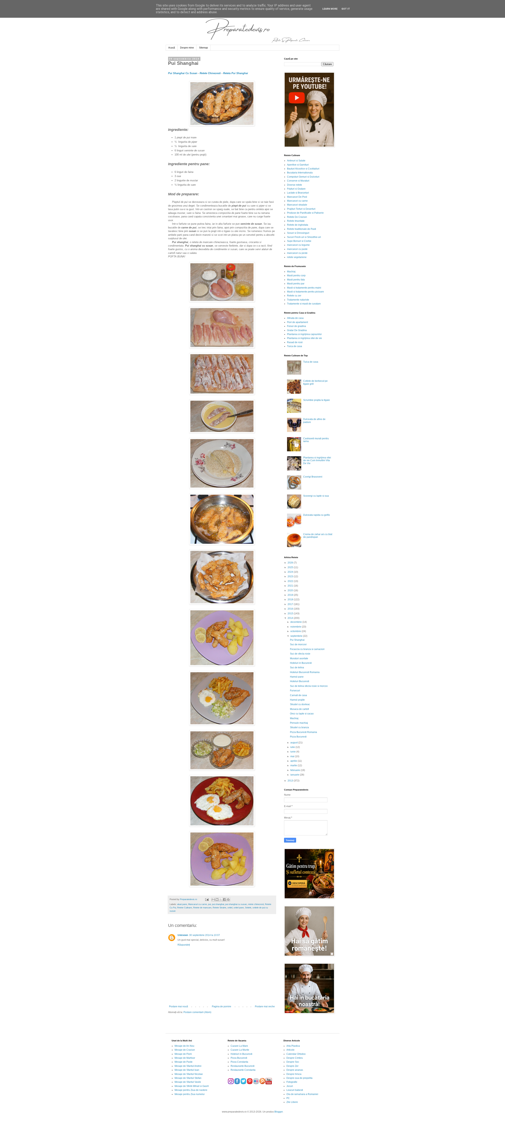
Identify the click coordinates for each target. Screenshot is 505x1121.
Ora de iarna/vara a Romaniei (302, 1094)
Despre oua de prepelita (299, 1078)
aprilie (294, 761)
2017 (291, 604)
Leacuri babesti (294, 1090)
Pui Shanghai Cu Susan (182, 73)
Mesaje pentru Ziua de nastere (191, 1090)
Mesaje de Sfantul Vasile (188, 1082)
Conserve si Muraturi (298, 180)
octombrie (296, 631)
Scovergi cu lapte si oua (316, 495)
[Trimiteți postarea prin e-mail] (206, 899)
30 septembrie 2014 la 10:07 (204, 935)
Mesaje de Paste (184, 1061)
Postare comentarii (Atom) (197, 1012)
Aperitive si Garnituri (298, 164)
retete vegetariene (297, 257)
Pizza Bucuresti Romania (303, 732)
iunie (293, 751)
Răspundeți (184, 944)
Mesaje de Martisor (185, 1058)
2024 (291, 572)
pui (209, 904)
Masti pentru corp (296, 275)
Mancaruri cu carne (197, 904)
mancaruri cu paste (297, 249)
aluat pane (182, 904)
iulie (293, 747)
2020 (291, 590)
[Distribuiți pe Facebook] (224, 899)
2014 (291, 618)
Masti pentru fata (296, 279)
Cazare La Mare (239, 1046)
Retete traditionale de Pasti (301, 229)
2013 (291, 780)
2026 (291, 562)
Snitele (248, 907)
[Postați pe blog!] (217, 899)
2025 (291, 567)
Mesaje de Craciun (185, 1049)
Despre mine (187, 47)
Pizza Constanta (239, 1061)
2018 (291, 599)
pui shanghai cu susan (236, 904)
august (294, 742)
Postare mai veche (265, 1006)
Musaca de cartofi (299, 709)
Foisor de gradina (296, 326)
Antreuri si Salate (296, 160)
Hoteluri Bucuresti (299, 681)
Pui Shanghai (297, 640)
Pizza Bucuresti (298, 736)
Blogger (278, 1111)
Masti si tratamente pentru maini (304, 287)
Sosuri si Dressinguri (298, 233)
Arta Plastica (293, 1046)
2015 (291, 613)
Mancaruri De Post (297, 197)
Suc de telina (297, 667)
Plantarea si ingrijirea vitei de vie (304, 338)
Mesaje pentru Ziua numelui (190, 1094)
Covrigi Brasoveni (312, 476)
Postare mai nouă (178, 1006)
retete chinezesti (256, 904)
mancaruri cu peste (297, 253)
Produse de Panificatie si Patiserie (305, 212)
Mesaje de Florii (183, 1054)
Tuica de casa (294, 346)
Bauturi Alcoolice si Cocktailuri (303, 168)
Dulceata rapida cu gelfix (316, 515)
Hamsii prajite (297, 699)
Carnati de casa (298, 695)
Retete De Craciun (297, 217)
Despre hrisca (293, 1074)
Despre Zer (292, 1066)
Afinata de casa (295, 318)
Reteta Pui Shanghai (235, 73)
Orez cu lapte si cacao (302, 713)
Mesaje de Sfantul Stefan (188, 1078)
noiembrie (296, 626)
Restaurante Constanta (243, 1070)
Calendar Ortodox (296, 1054)
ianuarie (295, 774)
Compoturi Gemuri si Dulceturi (303, 176)
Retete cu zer (294, 295)
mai (292, 756)
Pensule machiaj (299, 723)
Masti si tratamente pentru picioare (305, 291)
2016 (291, 608)
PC (288, 1098)
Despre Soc (292, 1061)
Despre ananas (294, 1070)
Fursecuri (295, 690)
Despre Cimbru (294, 1058)
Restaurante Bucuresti (242, 1066)
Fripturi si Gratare (296, 188)
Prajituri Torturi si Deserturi (301, 209)
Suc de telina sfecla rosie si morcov (309, 686)
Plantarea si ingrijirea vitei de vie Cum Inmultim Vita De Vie (317, 460)
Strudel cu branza (299, 727)
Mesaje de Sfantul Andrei (188, 1066)
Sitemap (203, 47)
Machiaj (291, 271)
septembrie (296, 636)
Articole (290, 1049)
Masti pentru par (295, 283)
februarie (295, 770)
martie (294, 765)
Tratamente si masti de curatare (304, 303)
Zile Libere (292, 1102)
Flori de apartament (297, 322)
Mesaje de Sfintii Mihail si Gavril (192, 1086)
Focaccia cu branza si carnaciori (307, 649)
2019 (291, 595)
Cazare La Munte (240, 1049)
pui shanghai (218, 904)
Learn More (330, 8)
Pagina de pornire (221, 1006)
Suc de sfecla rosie (300, 653)
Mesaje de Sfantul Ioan (187, 1070)
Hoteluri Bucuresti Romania (305, 672)
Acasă (171, 47)
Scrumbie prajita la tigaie (316, 400)
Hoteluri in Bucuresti (301, 663)
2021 (291, 585)
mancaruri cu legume (298, 245)
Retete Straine (219, 907)
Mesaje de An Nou (184, 1046)
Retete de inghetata (297, 224)
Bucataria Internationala (300, 172)
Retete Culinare (184, 907)
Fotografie (291, 1082)
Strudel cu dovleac (300, 704)
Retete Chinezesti (211, 73)
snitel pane (239, 907)
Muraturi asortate (299, 658)
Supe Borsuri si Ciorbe (299, 241)
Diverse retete (294, 184)
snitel (229, 907)
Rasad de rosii (295, 342)
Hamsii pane (297, 676)
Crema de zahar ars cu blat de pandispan (317, 535)
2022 (291, 581)
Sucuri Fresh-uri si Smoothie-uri (304, 237)
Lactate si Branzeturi (298, 192)
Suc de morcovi (298, 644)
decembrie (296, 622)
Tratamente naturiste (298, 299)
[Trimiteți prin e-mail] (213, 899)
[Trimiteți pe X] (221, 899)
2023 (291, 576)
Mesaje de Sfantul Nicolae (189, 1074)
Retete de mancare (202, 907)
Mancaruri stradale (297, 204)
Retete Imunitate (296, 221)
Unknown (183, 935)
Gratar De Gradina (297, 330)
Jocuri (289, 1086)
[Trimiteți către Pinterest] (228, 899)
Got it (345, 8)
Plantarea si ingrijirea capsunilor (304, 334)
